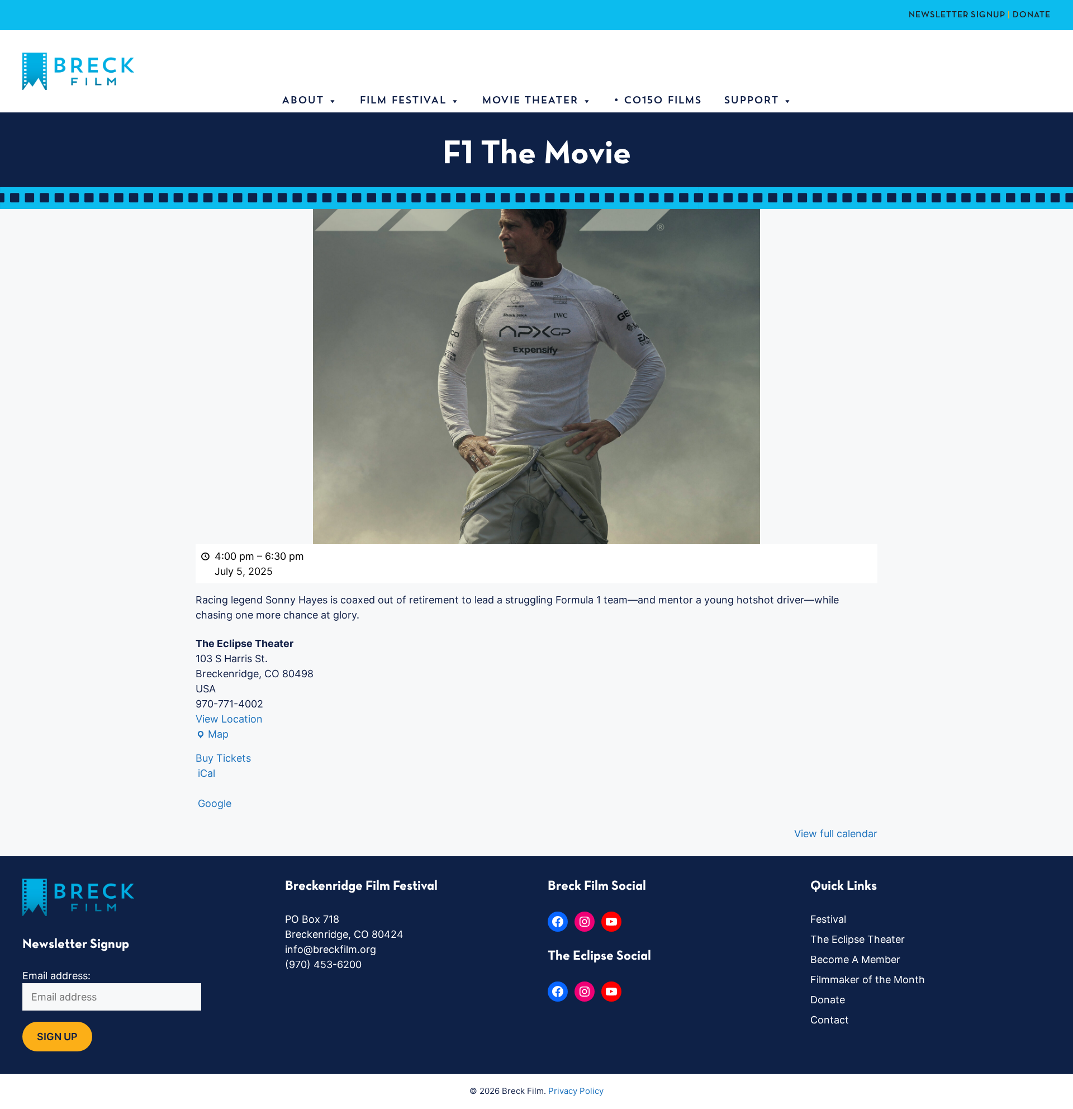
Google (214, 803)
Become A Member (855, 959)
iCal (206, 773)
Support (751, 101)
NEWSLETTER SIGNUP (957, 15)
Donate (827, 1000)
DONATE (1032, 15)
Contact (829, 1020)
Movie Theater (530, 101)
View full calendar (835, 833)
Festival (828, 919)
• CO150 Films (657, 101)
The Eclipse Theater (857, 939)
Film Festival (402, 101)
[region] (145, 1028)
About (303, 101)
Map (212, 735)
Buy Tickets (223, 758)
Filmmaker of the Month (867, 979)
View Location (229, 719)
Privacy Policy (576, 1091)
